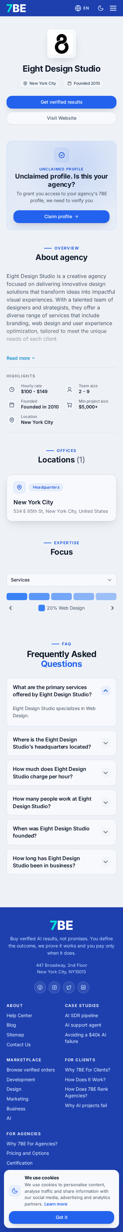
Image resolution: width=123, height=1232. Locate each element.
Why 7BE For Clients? (87, 1069)
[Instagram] (54, 987)
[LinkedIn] (83, 987)
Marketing (18, 1099)
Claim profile (58, 216)
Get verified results (62, 102)
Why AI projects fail (86, 1105)
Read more (18, 358)
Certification (19, 1163)
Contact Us (19, 1044)
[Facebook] (40, 987)
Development (21, 1079)
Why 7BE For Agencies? (32, 1143)
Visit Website (61, 118)
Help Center (19, 1015)
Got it (62, 1217)
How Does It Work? (85, 1079)
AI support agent (83, 1025)
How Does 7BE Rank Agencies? (86, 1092)
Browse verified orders (31, 1069)
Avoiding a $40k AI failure (85, 1038)
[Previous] (10, 608)
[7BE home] (61, 925)
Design (14, 1089)
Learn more (56, 1203)
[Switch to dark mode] (101, 8)
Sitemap (15, 1034)
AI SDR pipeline (81, 1015)
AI (9, 1118)
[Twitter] (69, 987)
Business (16, 1108)
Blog (11, 1025)
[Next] (112, 608)
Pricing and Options (28, 1153)
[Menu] (113, 8)
